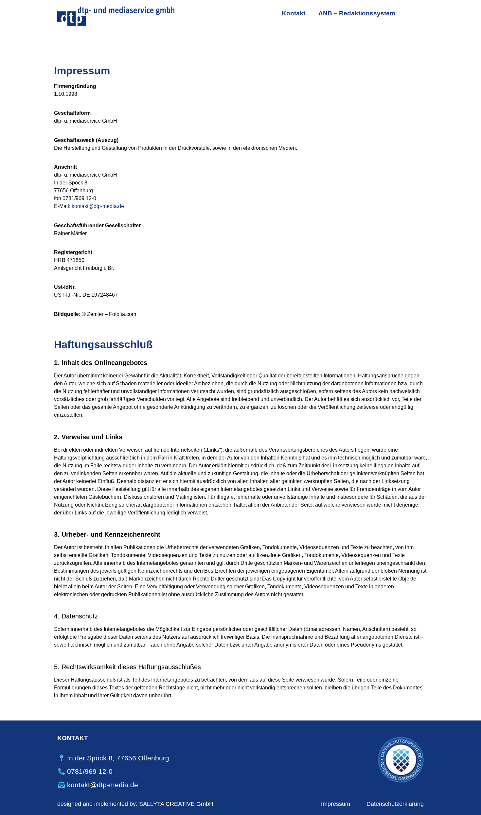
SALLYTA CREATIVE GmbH (176, 804)
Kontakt (293, 13)
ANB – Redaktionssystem (356, 13)
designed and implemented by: (97, 804)
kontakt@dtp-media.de (98, 206)
